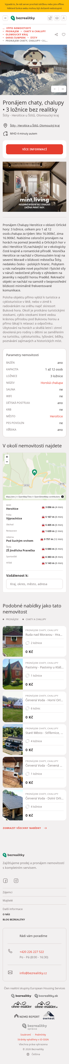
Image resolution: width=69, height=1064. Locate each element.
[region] (34, 476)
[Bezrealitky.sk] (46, 995)
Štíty (33, 37)
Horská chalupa (52, 383)
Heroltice (56, 416)
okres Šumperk (16, 37)
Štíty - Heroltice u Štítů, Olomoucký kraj (35, 125)
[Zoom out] (7, 461)
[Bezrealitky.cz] (21, 995)
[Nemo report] (27, 1015)
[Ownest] (49, 1015)
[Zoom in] (7, 456)
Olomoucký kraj (17, 34)
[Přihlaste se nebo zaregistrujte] (63, 18)
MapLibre (10, 496)
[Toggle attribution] (62, 497)
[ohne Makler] (22, 1004)
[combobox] (34, 584)
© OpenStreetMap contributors (46, 496)
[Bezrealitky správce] (34, 1026)
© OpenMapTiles (24, 496)
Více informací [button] (34, 149)
